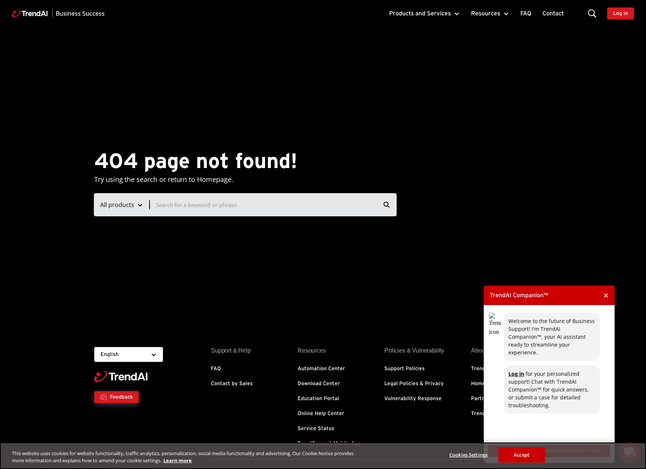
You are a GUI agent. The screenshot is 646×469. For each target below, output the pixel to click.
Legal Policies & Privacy (414, 383)
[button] (592, 13)
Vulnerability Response (413, 398)
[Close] (634, 455)
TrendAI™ (483, 368)
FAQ (525, 13)
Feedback (121, 397)
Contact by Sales (232, 383)
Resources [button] (485, 13)
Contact (553, 13)
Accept (521, 454)
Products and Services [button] (420, 13)
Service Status (316, 428)
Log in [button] (620, 13)
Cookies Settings (468, 454)
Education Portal (318, 398)
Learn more (177, 460)
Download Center (319, 383)
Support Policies (404, 368)
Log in (516, 373)
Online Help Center (321, 413)
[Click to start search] (386, 204)
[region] (323, 455)
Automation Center (321, 368)
